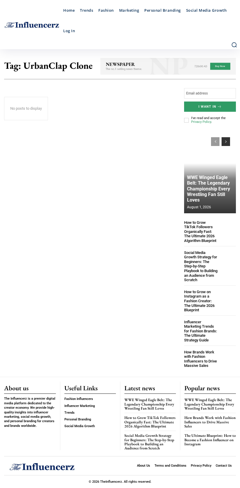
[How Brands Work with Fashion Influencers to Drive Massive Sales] (228, 357)
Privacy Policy (201, 122)
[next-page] (226, 141)
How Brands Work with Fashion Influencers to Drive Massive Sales (200, 359)
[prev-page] (215, 141)
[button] (234, 45)
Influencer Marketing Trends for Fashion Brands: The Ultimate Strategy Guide (200, 331)
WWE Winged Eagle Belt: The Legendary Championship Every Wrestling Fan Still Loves (208, 189)
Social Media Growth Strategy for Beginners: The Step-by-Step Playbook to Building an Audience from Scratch (200, 266)
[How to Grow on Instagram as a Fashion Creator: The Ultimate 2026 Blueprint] (228, 297)
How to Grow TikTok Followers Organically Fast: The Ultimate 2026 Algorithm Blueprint (200, 231)
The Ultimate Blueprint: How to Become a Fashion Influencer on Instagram (210, 439)
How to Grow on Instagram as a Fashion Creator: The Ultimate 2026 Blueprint (199, 301)
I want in (207, 107)
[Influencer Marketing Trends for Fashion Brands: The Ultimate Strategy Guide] (228, 327)
